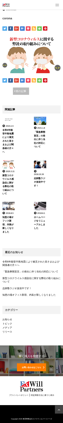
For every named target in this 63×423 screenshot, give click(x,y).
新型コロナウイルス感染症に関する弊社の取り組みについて (31, 280)
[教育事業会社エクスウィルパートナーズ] (6, 5)
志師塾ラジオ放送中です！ (39, 182)
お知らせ (7, 319)
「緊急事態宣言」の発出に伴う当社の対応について (39, 139)
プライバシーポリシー (18, 395)
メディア (7, 327)
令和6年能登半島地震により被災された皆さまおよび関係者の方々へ (8, 141)
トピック (7, 323)
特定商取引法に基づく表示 (42, 395)
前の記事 (21, 91)
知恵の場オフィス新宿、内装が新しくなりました (8, 224)
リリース (7, 331)
